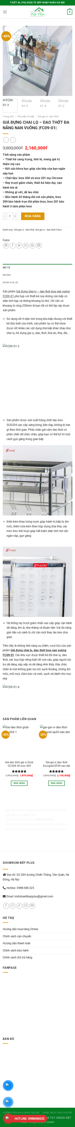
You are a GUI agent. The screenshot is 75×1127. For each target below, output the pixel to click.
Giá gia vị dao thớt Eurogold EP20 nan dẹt (56, 764)
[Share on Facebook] (13, 246)
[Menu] (5, 11)
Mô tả (6, 267)
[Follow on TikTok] (19, 906)
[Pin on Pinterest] (32, 246)
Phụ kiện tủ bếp (25, 116)
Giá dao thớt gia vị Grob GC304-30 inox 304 (19, 764)
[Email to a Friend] (26, 246)
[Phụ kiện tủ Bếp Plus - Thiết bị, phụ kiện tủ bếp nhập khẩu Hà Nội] (37, 12)
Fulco (6, 240)
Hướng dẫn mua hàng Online (20, 929)
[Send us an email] (26, 906)
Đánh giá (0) (10, 282)
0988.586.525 (25, 888)
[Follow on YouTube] (32, 906)
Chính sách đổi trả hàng (17, 957)
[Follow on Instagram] (13, 906)
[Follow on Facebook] (6, 906)
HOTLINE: (29, 1118)
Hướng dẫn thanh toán (16, 943)
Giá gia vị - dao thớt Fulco (48, 229)
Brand (7, 275)
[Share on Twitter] (19, 246)
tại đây (50, 824)
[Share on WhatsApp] (6, 246)
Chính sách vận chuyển (17, 936)
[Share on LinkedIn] (39, 246)
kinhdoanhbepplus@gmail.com (34, 896)
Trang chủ (8, 116)
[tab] (37, 267)
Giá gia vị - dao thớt (48, 116)
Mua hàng (33, 216)
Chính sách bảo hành (16, 950)
